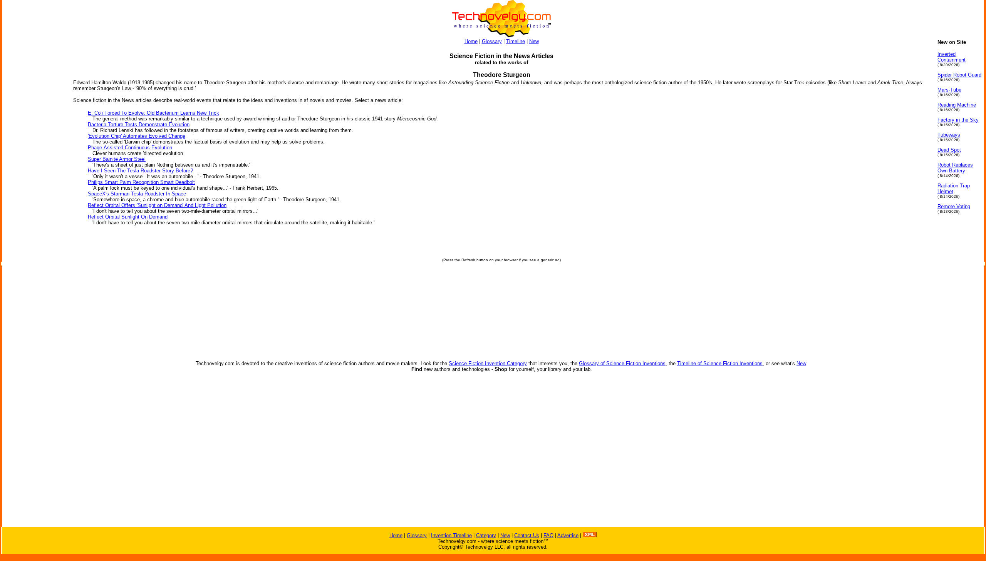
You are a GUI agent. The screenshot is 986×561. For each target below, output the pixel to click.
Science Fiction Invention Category (488, 363)
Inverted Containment (951, 57)
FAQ (548, 535)
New (534, 41)
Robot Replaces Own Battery (955, 168)
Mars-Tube (949, 90)
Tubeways (948, 135)
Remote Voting (953, 206)
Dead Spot (949, 150)
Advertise (568, 535)
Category (486, 535)
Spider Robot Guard (959, 75)
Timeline (515, 41)
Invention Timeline (451, 535)
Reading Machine (956, 105)
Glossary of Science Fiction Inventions (622, 363)
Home (471, 41)
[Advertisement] (33, 154)
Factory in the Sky (958, 120)
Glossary (492, 41)
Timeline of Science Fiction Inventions (720, 363)
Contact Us (526, 535)
